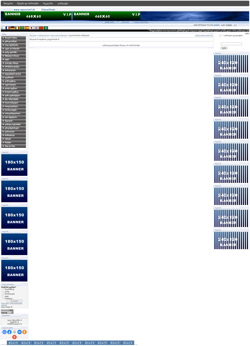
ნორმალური (10, 294)
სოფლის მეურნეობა (59, 35)
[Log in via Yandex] (14, 337)
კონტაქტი (63, 3)
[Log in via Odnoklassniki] (24, 332)
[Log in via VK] (19, 332)
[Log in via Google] (14, 332)
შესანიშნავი (9, 289)
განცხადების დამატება (204, 35)
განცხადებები (43, 35)
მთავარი (8, 3)
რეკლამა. (48, 3)
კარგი (7, 291)
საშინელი (9, 298)
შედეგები (5, 303)
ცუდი (7, 296)
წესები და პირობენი (28, 3)
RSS (235, 25)
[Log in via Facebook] (9, 332)
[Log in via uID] (4, 332)
